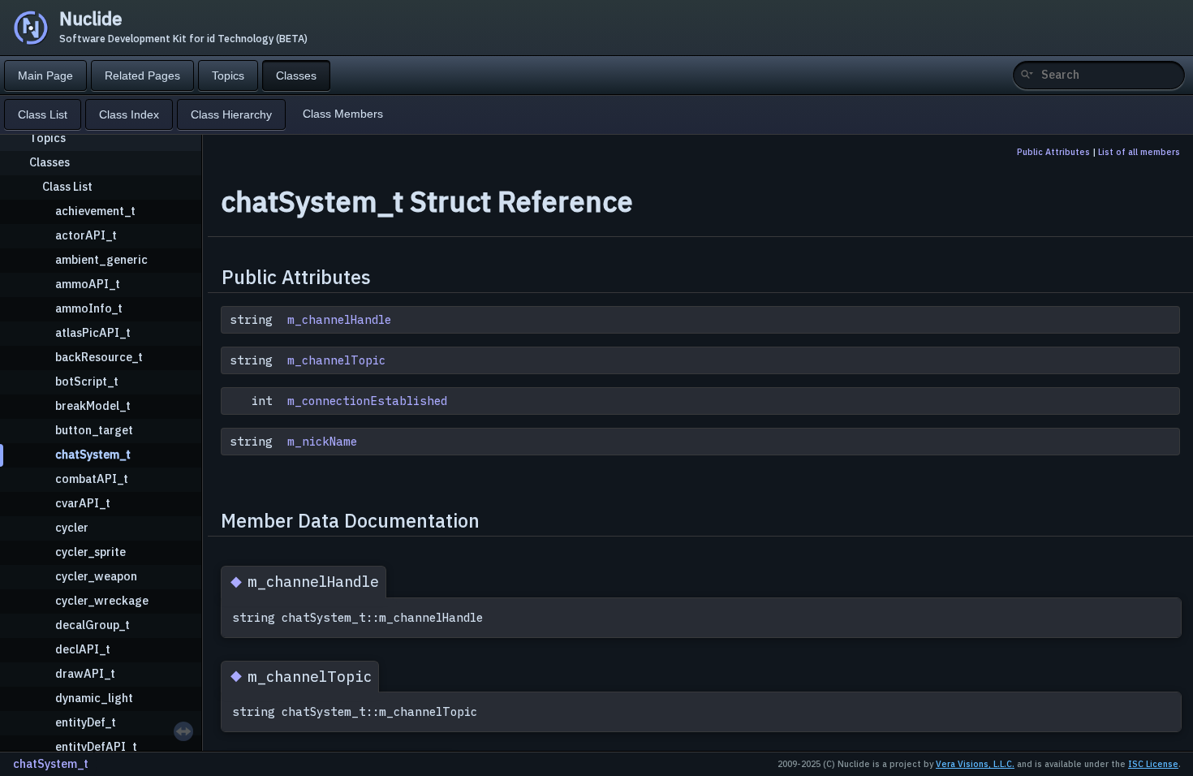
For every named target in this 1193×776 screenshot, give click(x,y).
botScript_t (86, 381)
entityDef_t (85, 722)
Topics (47, 137)
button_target (94, 430)
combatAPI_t (91, 478)
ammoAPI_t (87, 283)
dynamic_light (94, 697)
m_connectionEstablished (367, 401)
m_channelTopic (336, 360)
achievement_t (95, 210)
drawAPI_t (85, 673)
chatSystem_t (93, 454)
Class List (67, 186)
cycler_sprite (90, 551)
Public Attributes (1053, 151)
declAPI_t (82, 649)
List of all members (1139, 151)
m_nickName (322, 441)
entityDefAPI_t (96, 746)
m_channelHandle (339, 320)
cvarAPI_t (82, 503)
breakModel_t (93, 405)
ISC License (1153, 764)
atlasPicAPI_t (93, 332)
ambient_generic (101, 259)
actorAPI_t (86, 235)
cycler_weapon (96, 576)
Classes (49, 162)
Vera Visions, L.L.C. (975, 764)
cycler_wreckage (102, 600)
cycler (71, 527)
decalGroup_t (92, 624)
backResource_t (99, 356)
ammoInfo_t (89, 308)
